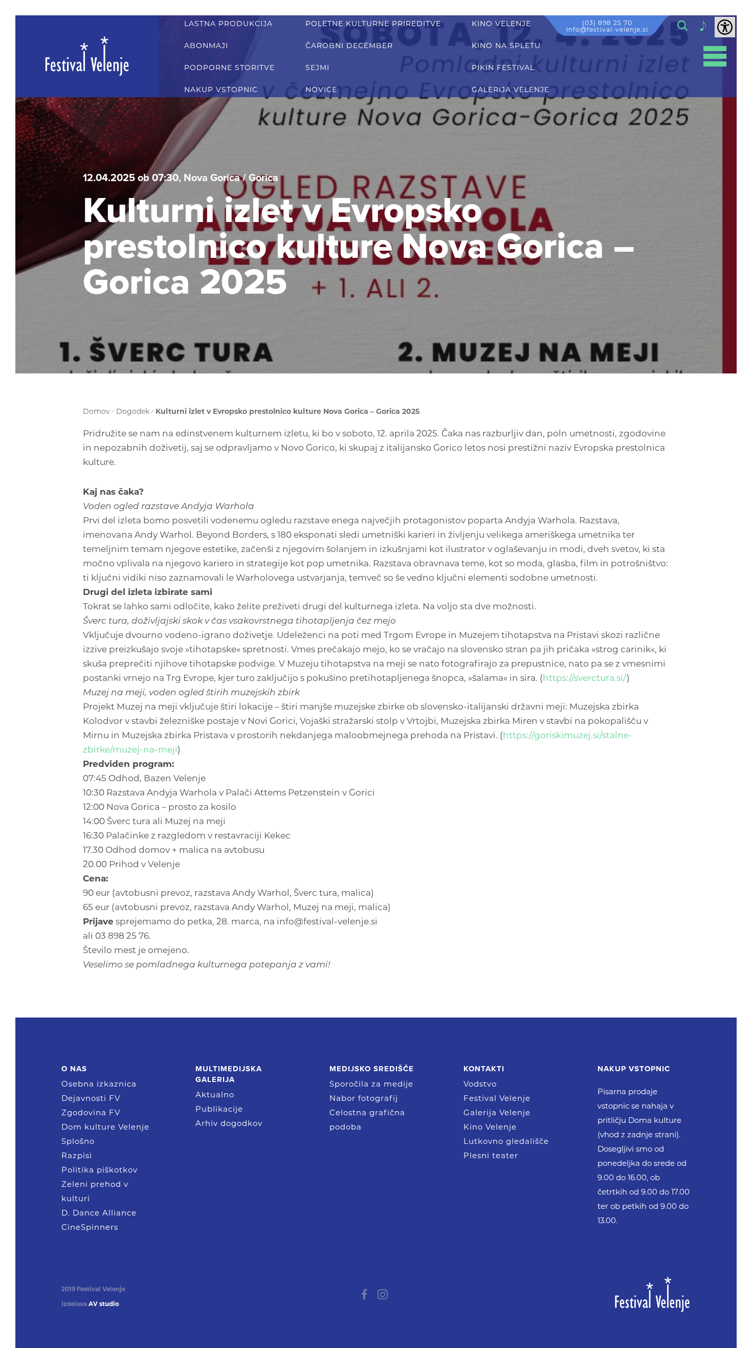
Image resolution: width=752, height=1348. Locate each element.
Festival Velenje (496, 1098)
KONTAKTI (483, 1068)
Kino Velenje (490, 1127)
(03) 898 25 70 (607, 23)
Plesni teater (490, 1155)
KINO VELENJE (501, 23)
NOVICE (321, 89)
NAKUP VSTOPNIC (221, 89)
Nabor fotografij (363, 1098)
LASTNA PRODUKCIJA (228, 23)
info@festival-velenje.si (607, 29)
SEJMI (317, 67)
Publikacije (219, 1109)
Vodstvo (480, 1084)
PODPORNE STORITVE (229, 67)
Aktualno (214, 1094)
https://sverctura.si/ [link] (585, 678)
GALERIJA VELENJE (510, 89)
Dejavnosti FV (90, 1098)
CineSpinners (89, 1227)
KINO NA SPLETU (506, 45)
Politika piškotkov (99, 1170)
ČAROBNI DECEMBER (349, 45)
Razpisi (76, 1155)
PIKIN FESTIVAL (503, 67)
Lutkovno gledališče (506, 1141)
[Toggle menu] (714, 56)
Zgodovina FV (90, 1112)
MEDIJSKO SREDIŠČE (371, 1068)
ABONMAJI (206, 45)
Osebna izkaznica (99, 1084)
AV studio (104, 1304)
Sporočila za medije (371, 1084)
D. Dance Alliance (99, 1213)
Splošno (78, 1141)
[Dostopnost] (725, 27)
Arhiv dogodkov (228, 1123)
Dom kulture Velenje (105, 1127)
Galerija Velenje (496, 1112)
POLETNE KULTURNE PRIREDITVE (373, 23)
